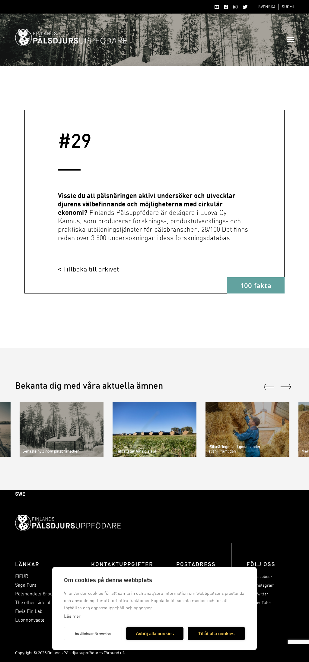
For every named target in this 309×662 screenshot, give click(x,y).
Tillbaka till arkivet (91, 269)
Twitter (261, 594)
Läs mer (72, 616)
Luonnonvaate (29, 620)
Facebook (263, 576)
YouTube (263, 602)
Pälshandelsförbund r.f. (40, 594)
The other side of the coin (41, 602)
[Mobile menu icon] (290, 39)
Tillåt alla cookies (216, 633)
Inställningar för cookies (93, 633)
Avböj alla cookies (155, 633)
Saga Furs (26, 585)
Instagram (265, 585)
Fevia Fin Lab (29, 611)
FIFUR (21, 576)
